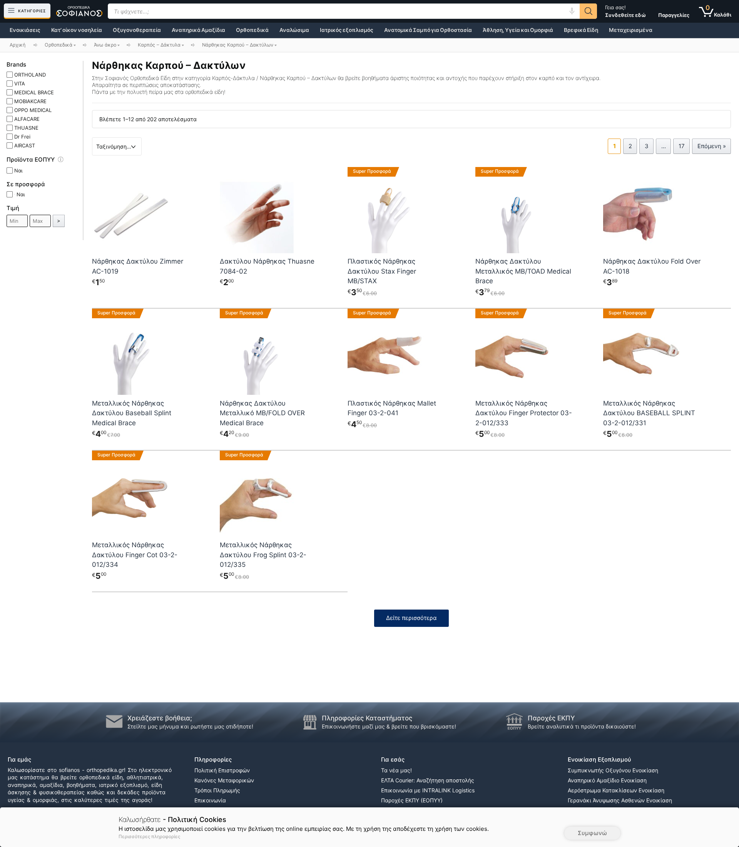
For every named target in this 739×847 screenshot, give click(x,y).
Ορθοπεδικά (252, 30)
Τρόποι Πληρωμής (217, 790)
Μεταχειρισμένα (630, 30)
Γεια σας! (625, 11)
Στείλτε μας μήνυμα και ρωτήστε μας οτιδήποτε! (190, 726)
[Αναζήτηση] (588, 11)
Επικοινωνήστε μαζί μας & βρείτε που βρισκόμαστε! (389, 726)
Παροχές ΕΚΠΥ (551, 718)
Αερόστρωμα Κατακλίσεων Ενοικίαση (616, 790)
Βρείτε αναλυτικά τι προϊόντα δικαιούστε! (582, 726)
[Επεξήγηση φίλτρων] (64, 161)
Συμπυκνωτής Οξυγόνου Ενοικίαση (613, 770)
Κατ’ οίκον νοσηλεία (76, 30)
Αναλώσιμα (294, 30)
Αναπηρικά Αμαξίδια (198, 30)
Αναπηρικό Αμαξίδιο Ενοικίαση (607, 780)
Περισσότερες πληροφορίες (149, 836)
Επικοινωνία (210, 800)
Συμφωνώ (592, 833)
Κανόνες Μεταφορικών (224, 780)
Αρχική (17, 45)
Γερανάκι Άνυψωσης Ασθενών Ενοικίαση (620, 800)
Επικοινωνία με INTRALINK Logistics (428, 790)
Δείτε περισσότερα (411, 617)
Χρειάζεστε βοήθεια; (159, 718)
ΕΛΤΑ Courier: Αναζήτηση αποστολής (427, 780)
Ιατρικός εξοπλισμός (346, 30)
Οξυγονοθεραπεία (137, 30)
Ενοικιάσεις (25, 30)
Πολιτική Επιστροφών (222, 770)
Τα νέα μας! (396, 770)
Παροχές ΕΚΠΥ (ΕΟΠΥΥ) (412, 800)
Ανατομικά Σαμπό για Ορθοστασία (428, 30)
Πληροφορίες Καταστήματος (367, 718)
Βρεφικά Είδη (581, 30)
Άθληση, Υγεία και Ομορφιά (518, 30)
